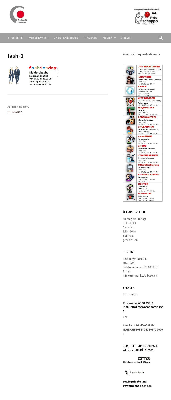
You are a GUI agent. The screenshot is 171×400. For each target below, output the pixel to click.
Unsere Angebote (66, 37)
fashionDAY (15, 112)
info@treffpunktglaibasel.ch (140, 275)
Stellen (125, 37)
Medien (108, 37)
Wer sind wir (37, 37)
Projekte (90, 37)
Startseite (15, 37)
